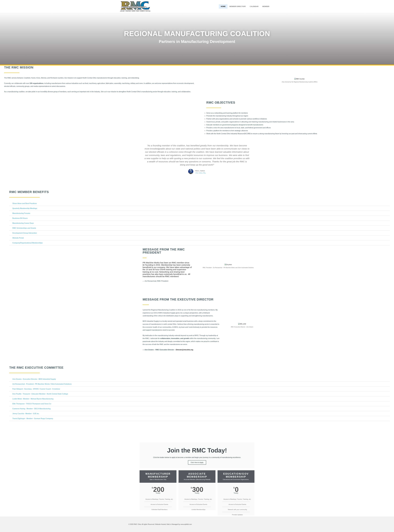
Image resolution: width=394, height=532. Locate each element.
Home (223, 6)
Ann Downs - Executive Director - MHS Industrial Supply (34, 379)
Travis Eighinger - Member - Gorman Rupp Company (32, 418)
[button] (2, 119)
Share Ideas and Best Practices (24, 203)
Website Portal (18, 238)
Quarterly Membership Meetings (24, 208)
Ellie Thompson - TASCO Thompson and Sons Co (31, 404)
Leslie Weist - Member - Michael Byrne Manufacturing (32, 399)
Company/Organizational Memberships (27, 243)
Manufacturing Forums (21, 213)
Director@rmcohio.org (184, 350)
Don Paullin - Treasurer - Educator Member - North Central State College (40, 394)
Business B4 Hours (20, 218)
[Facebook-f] (255, 524)
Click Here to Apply (197, 462)
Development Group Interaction (24, 233)
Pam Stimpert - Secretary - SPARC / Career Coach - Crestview (36, 389)
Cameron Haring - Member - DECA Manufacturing (31, 409)
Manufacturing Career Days (23, 223)
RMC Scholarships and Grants (24, 228)
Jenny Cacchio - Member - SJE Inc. (25, 413)
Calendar (254, 6)
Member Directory (237, 6)
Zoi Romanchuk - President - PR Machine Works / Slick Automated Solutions (42, 384)
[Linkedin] (263, 524)
